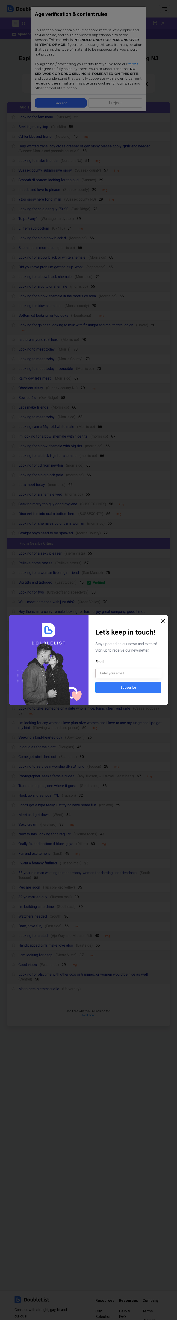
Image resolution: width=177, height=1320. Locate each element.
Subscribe (128, 687)
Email (99, 662)
